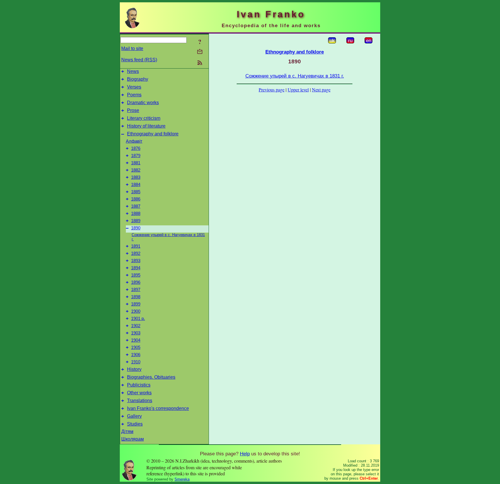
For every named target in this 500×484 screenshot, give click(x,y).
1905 (135, 347)
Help (245, 454)
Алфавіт (134, 141)
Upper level (298, 90)
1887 (135, 206)
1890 (135, 228)
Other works (139, 392)
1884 (135, 184)
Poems (134, 94)
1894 (135, 268)
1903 (135, 333)
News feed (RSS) (139, 59)
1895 (135, 275)
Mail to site (132, 48)
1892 (135, 253)
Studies (135, 424)
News (133, 71)
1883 (135, 177)
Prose (133, 110)
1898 (135, 297)
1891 (135, 246)
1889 (135, 220)
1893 (135, 260)
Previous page (271, 90)
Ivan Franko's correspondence (158, 408)
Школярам (132, 439)
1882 (135, 170)
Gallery (134, 416)
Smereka (182, 479)
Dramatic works (143, 102)
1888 (135, 213)
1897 (135, 289)
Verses (134, 86)
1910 (135, 362)
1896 (135, 282)
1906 (135, 354)
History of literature (146, 126)
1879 (135, 155)
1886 (135, 199)
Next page (321, 90)
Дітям (127, 431)
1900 (135, 311)
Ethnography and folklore (153, 133)
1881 (135, 163)
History (134, 369)
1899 (135, 304)
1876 (135, 148)
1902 (135, 325)
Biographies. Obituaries (151, 377)
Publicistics (138, 384)
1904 (135, 340)
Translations (139, 400)
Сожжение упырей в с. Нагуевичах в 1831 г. (294, 76)
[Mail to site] (199, 51)
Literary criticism (143, 118)
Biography (137, 79)
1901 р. (138, 318)
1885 (135, 191)
